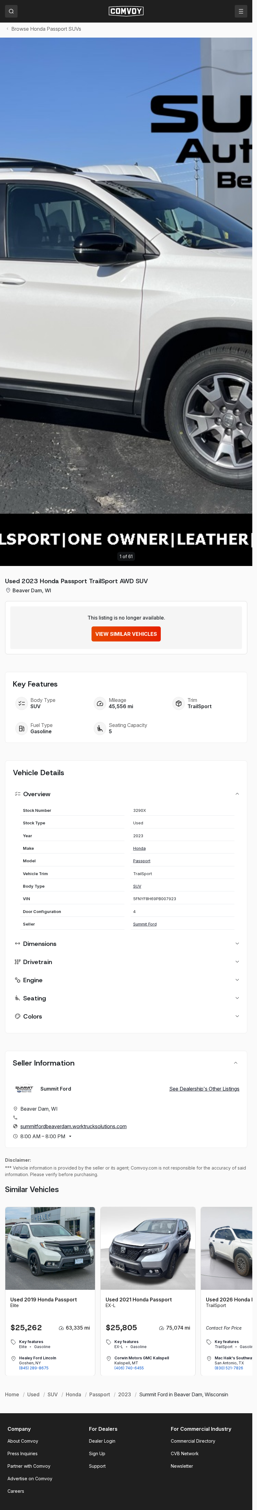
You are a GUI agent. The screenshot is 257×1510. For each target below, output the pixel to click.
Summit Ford (145, 924)
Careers (16, 1491)
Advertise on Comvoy (30, 1478)
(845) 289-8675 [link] (34, 1368)
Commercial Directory (193, 1441)
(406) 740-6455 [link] (129, 1368)
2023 (124, 1394)
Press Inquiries (23, 1453)
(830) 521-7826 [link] (229, 1368)
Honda (139, 848)
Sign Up (97, 1453)
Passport (141, 861)
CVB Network (185, 1453)
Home (12, 1394)
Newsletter (182, 1466)
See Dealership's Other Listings (204, 1089)
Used (33, 1394)
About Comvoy (23, 1441)
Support (97, 1466)
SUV (137, 886)
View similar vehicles (126, 634)
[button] (233, 302)
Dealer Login (102, 1441)
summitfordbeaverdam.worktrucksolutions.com (73, 1126)
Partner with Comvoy (29, 1466)
